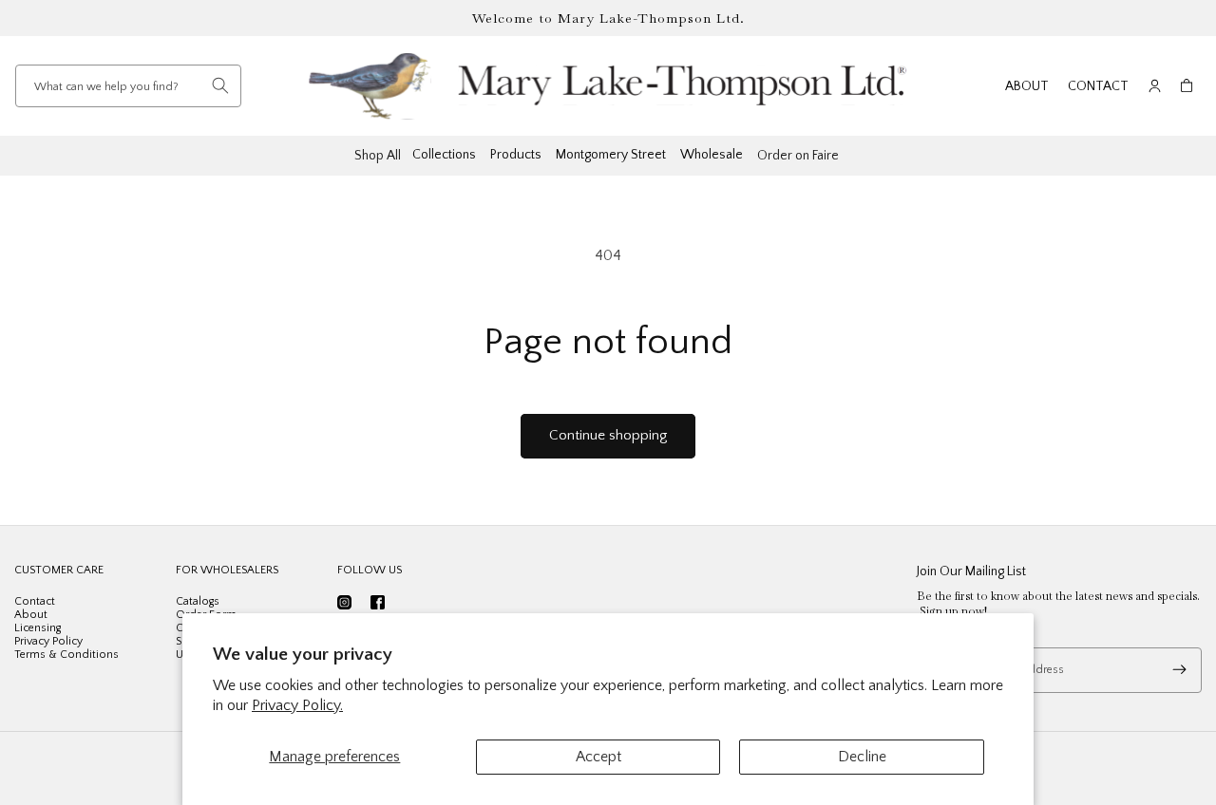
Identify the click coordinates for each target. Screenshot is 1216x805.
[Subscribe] (1179, 670)
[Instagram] (344, 602)
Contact (1098, 86)
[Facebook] (377, 602)
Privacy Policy (48, 641)
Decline (862, 756)
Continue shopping (608, 435)
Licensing (37, 628)
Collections (444, 154)
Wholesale (711, 154)
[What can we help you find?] (220, 85)
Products (516, 154)
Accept (598, 756)
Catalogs (197, 601)
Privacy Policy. (297, 705)
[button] (1186, 86)
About (1027, 86)
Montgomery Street (611, 154)
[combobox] (128, 86)
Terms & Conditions (66, 654)
